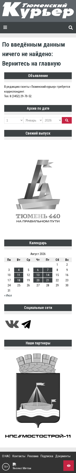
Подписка (47, 456)
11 (18, 275)
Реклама (32, 456)
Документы (63, 456)
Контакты (18, 456)
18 (18, 280)
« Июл (8, 295)
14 (47, 275)
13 (38, 275)
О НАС (6, 456)
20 (38, 280)
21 (47, 280)
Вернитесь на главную (31, 63)
